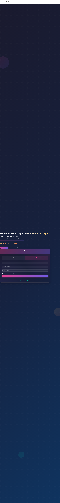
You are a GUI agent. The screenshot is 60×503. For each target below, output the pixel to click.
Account (1, 2)
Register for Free (25, 275)
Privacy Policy (23, 273)
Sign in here (29, 278)
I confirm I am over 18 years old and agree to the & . (14, 273)
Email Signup (5, 247)
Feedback (57, 502)
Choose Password (4, 268)
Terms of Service (18, 273)
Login (8, 1)
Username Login (13, 247)
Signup (6, 1)
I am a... (3, 255)
